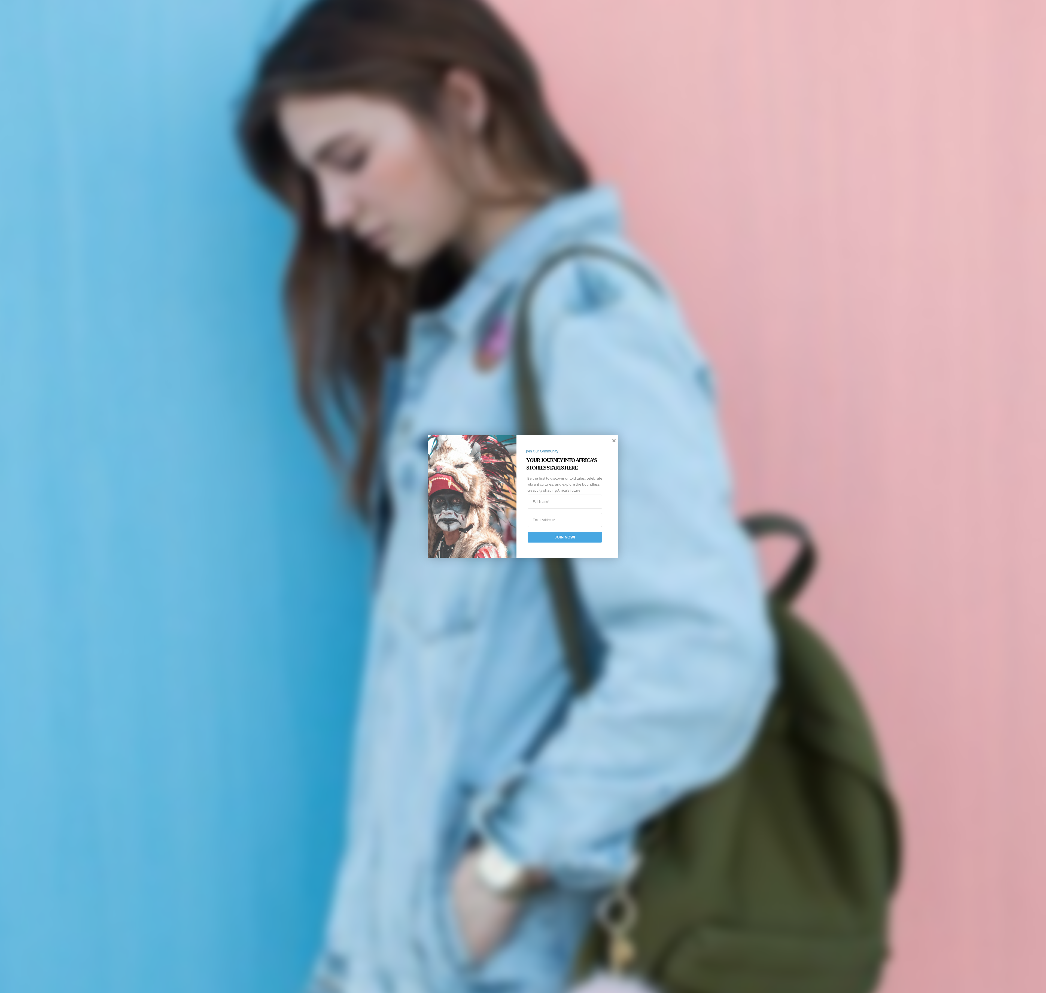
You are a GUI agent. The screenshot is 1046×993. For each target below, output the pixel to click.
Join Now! (565, 537)
